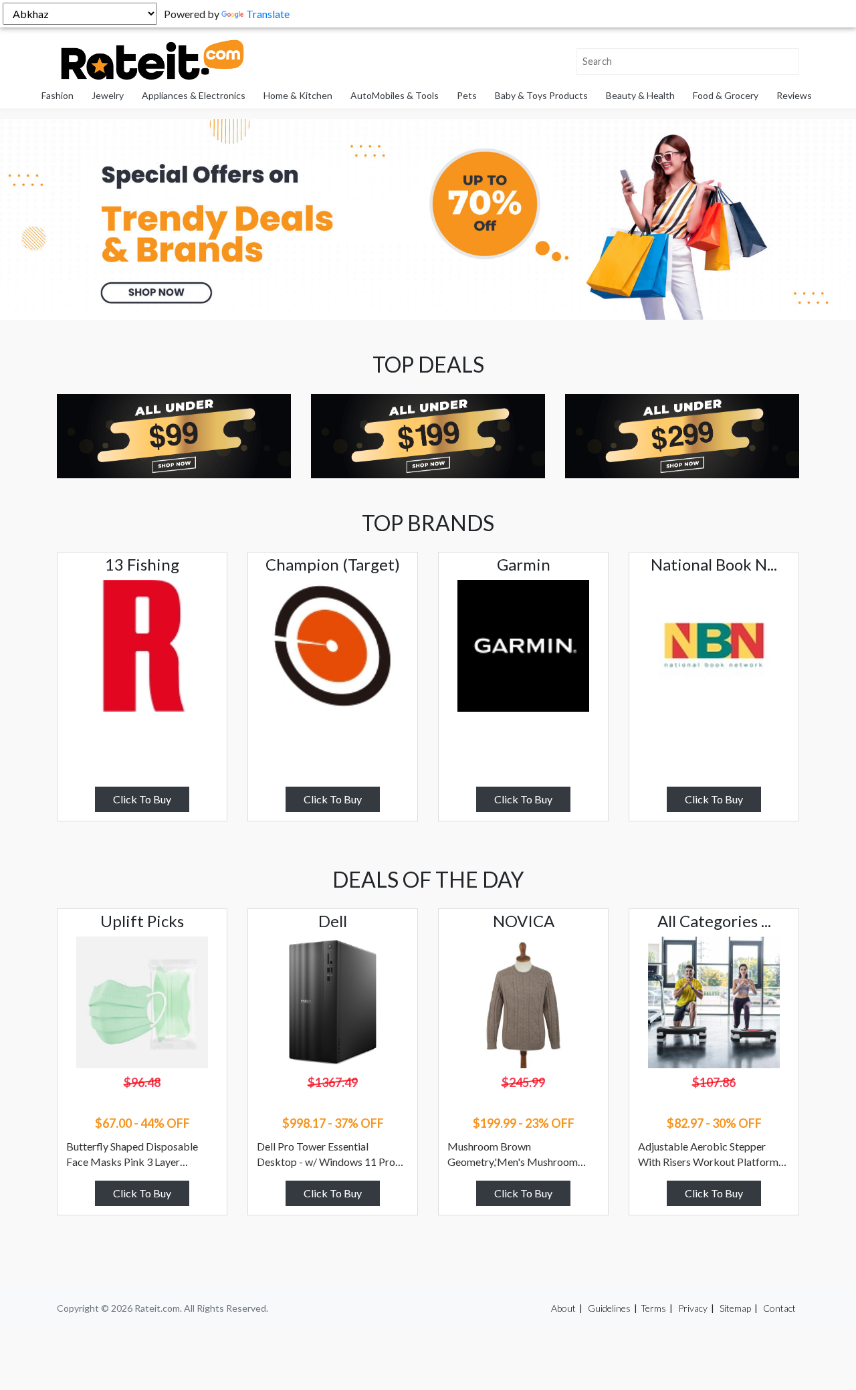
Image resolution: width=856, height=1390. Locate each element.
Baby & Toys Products (541, 95)
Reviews (794, 95)
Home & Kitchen (297, 95)
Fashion (57, 95)
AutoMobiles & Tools (394, 95)
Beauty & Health (640, 95)
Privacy (693, 1308)
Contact (779, 1308)
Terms (653, 1308)
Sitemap (735, 1308)
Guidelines (609, 1308)
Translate (268, 13)
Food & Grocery (725, 95)
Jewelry (108, 95)
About (563, 1308)
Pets (467, 95)
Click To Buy (142, 799)
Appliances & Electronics (193, 95)
